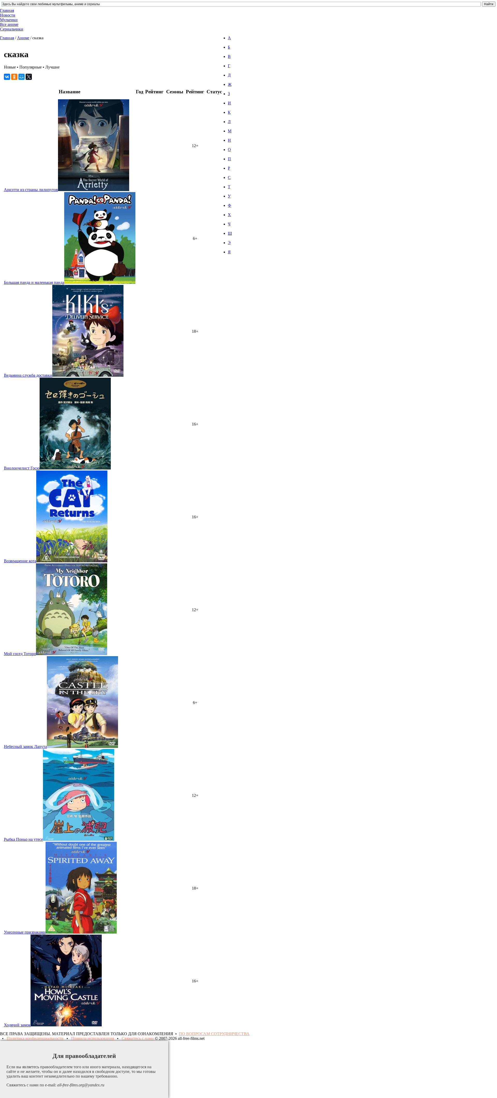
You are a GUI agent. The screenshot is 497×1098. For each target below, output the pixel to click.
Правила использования (92, 1038)
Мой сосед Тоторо (20, 654)
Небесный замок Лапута (25, 746)
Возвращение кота (20, 561)
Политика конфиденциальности (35, 1038)
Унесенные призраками (25, 932)
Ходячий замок (17, 1025)
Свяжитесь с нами (138, 1038)
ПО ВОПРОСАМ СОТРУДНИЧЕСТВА (214, 1034)
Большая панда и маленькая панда (34, 282)
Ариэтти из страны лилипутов (31, 189)
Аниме (23, 38)
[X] (29, 77)
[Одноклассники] (14, 77)
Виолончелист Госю (22, 468)
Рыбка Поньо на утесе (23, 839)
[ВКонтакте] (7, 77)
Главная (7, 38)
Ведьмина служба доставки (28, 375)
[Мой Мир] (21, 77)
